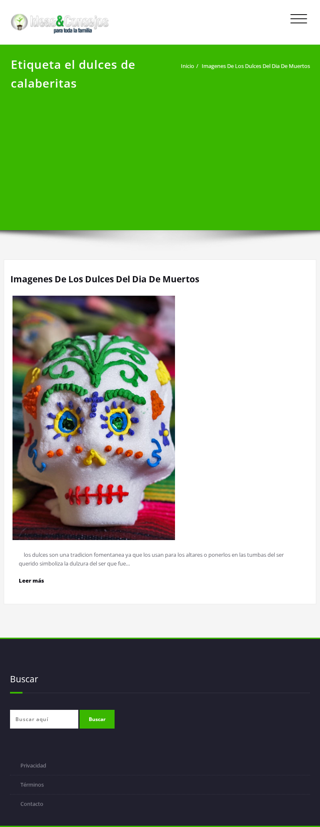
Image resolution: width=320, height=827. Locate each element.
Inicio (187, 66)
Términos (32, 785)
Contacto (31, 804)
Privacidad (33, 766)
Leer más (31, 580)
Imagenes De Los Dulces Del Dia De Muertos (256, 66)
